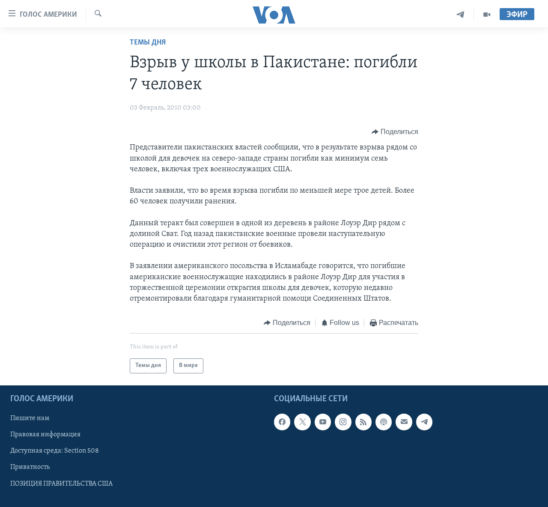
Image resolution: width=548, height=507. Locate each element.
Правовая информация (45, 434)
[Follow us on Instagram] (343, 422)
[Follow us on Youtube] (323, 422)
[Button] (395, 131)
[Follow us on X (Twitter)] (302, 422)
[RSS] (363, 422)
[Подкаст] (383, 422)
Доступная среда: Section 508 (54, 450)
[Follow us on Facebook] (282, 422)
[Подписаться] (404, 422)
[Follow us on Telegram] (424, 422)
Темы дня (148, 43)
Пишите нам (29, 418)
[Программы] (487, 14)
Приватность (30, 467)
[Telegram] (460, 14)
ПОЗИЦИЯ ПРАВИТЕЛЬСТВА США (61, 483)
